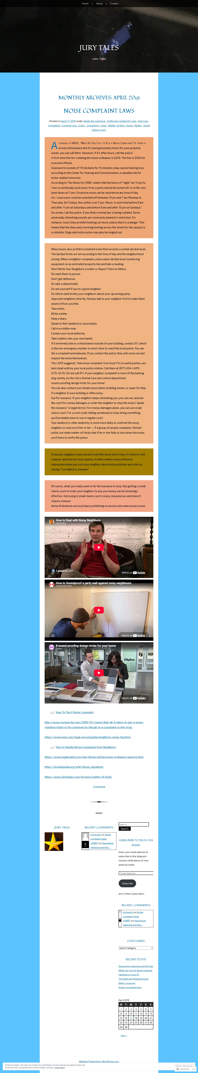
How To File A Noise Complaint (74, 712)
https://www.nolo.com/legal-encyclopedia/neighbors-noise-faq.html (87, 737)
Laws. (103, 125)
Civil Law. (143, 121)
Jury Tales (99, 48)
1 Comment (99, 786)
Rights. (138, 125)
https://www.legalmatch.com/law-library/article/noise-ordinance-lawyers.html (94, 757)
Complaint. (54, 125)
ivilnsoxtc (95, 834)
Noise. (129, 125)
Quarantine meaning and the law (136, 966)
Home (85, 3)
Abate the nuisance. (94, 121)
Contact (114, 3)
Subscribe (127, 883)
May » (124, 1035)
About (99, 3)
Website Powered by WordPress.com (99, 1061)
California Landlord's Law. (122, 121)
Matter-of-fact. (116, 125)
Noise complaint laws (99, 111)
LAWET (94, 843)
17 (131, 1018)
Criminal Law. (69, 125)
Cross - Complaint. (88, 125)
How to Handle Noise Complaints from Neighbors (86, 747)
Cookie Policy (60, 1067)
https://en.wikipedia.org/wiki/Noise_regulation (74, 766)
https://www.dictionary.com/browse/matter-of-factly (78, 776)
